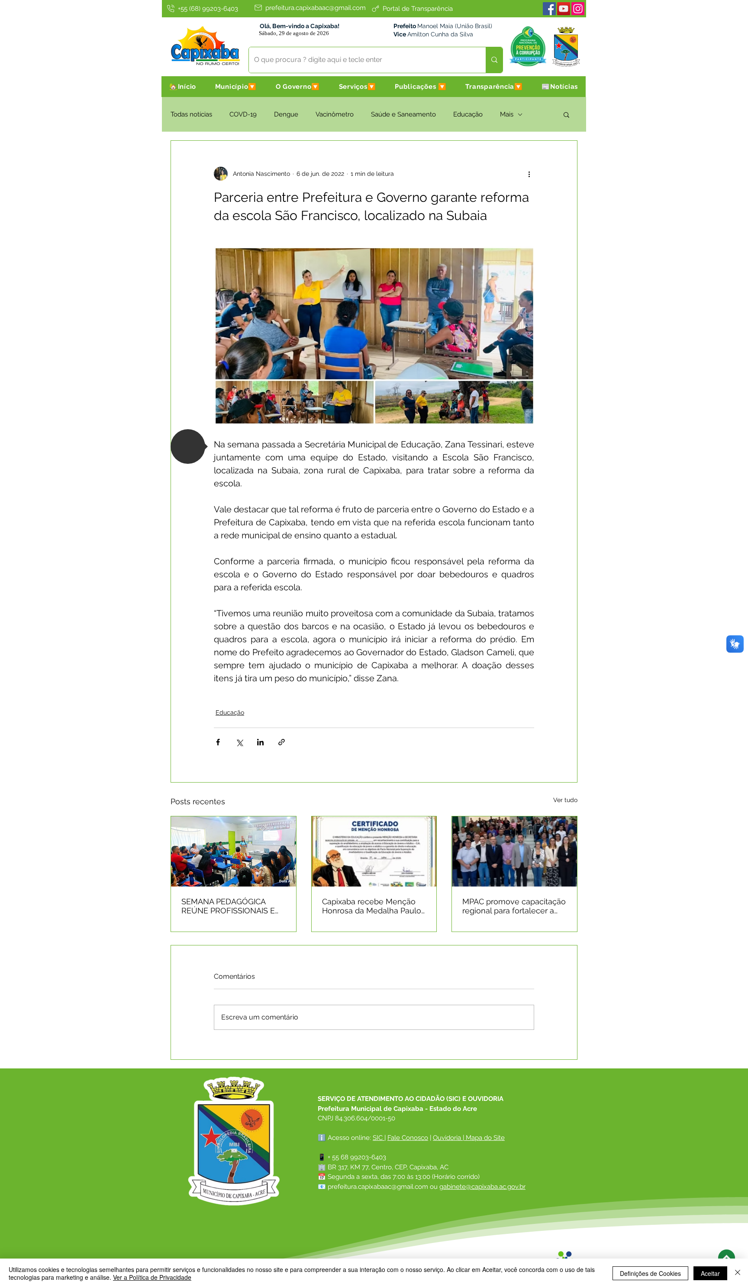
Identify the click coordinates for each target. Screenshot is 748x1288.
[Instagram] (577, 8)
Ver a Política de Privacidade (152, 1277)
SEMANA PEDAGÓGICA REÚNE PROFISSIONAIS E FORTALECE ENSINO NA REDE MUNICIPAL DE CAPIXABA (228, 906)
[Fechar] (737, 1273)
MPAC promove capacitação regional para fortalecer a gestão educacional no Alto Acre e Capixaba (514, 906)
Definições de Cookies (650, 1273)
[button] (235, 86)
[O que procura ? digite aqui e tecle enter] (494, 60)
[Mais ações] (529, 173)
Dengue (286, 114)
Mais (506, 114)
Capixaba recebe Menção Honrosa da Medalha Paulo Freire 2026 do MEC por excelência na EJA (371, 906)
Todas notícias (191, 114)
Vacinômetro (335, 114)
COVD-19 (243, 114)
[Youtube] (563, 8)
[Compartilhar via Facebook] (218, 742)
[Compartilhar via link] (281, 742)
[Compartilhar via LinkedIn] (260, 742)
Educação (468, 114)
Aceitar (710, 1273)
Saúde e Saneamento (403, 114)
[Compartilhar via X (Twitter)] (239, 742)
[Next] (726, 1257)
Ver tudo (565, 799)
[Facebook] (549, 8)
